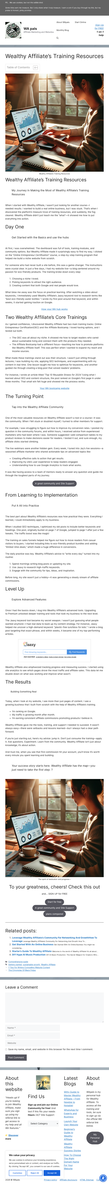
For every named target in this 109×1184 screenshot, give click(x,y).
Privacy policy (50, 1180)
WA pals (30, 29)
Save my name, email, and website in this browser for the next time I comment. (50, 1049)
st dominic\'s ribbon (42, 657)
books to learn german (56, 657)
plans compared (54, 914)
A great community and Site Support (54, 483)
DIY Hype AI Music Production (29, 954)
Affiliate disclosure (68, 1180)
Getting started (15, 964)
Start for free (54, 902)
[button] (57, 38)
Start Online (80, 22)
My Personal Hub (95, 1138)
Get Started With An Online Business (32, 944)
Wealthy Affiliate (48, 964)
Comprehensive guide (18, 961)
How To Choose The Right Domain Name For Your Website (72, 1162)
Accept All (51, 1173)
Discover (13, 1135)
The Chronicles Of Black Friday (22, 970)
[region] (34, 1165)
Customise (17, 1173)
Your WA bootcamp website (54, 388)
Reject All (35, 1173)
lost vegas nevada (70, 657)
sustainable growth (31, 964)
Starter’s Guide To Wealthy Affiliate (32, 951)
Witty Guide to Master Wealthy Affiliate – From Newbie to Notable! (72, 1099)
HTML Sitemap (87, 1180)
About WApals (63, 22)
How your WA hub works (54, 309)
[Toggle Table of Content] (34, 67)
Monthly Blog (62, 30)
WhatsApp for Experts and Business (71, 1113)
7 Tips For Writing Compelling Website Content (29, 967)
